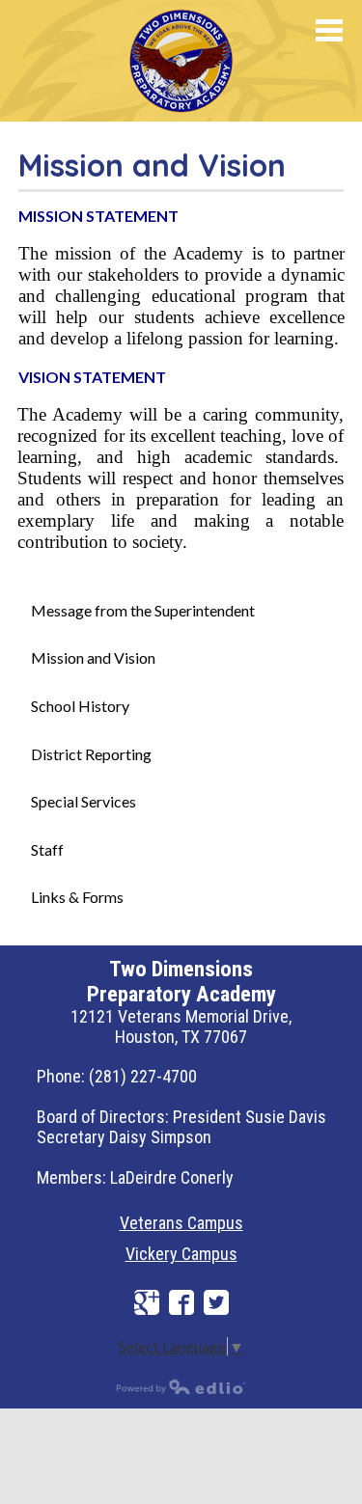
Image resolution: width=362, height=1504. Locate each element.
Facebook (181, 1302)
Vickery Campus (181, 1254)
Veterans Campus (181, 1223)
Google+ (146, 1302)
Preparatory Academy (181, 61)
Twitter (216, 1302)
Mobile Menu (329, 30)
